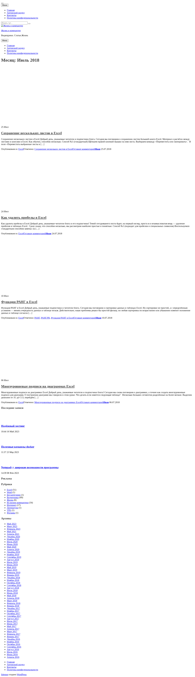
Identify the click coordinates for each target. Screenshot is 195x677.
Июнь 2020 (12, 544)
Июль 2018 (12, 590)
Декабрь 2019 (13, 552)
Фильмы (11, 513)
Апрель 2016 (13, 657)
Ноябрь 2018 (13, 580)
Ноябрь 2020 (13, 539)
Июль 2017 (12, 621)
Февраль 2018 (13, 603)
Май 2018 (11, 595)
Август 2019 (13, 559)
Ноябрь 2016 (13, 642)
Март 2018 (12, 601)
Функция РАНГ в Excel (19, 302)
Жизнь (10, 500)
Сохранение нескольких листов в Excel (31, 133)
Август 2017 (13, 618)
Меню (4, 5)
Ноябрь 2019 (13, 554)
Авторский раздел (16, 13)
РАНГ (37, 318)
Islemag (4, 674)
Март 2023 (12, 526)
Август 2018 (13, 588)
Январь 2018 (13, 606)
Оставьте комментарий (84, 149)
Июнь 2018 (12, 593)
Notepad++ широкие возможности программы (30, 467)
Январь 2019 (13, 575)
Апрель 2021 (13, 534)
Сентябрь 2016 (14, 647)
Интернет (11, 505)
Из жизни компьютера (18, 502)
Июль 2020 (12, 542)
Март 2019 (12, 570)
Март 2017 (12, 631)
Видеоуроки (13, 497)
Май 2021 (11, 531)
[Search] (29, 23)
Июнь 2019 (12, 565)
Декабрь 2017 (13, 608)
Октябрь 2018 (13, 583)
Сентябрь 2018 (14, 585)
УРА (9, 510)
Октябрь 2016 (13, 644)
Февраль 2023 (13, 529)
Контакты (11, 15)
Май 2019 (11, 567)
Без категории (14, 495)
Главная (11, 10)
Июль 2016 (12, 652)
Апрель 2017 (13, 629)
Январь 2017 (13, 636)
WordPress (22, 674)
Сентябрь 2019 (14, 557)
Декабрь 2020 (13, 536)
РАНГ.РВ (45, 318)
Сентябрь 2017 (14, 616)
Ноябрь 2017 (13, 611)
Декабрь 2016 (13, 639)
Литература (12, 508)
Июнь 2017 (12, 624)
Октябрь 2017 (13, 613)
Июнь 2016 (12, 654)
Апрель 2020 (13, 549)
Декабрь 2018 (13, 577)
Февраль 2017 (13, 634)
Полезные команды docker (17, 446)
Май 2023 (11, 524)
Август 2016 (13, 649)
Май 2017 (11, 626)
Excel (21, 149)
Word (9, 492)
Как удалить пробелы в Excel (23, 217)
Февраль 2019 (13, 572)
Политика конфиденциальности (22, 18)
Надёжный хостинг (13, 425)
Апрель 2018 (13, 598)
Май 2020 (11, 547)
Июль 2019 (12, 562)
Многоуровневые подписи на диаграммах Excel (38, 386)
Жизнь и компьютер (11, 30)
